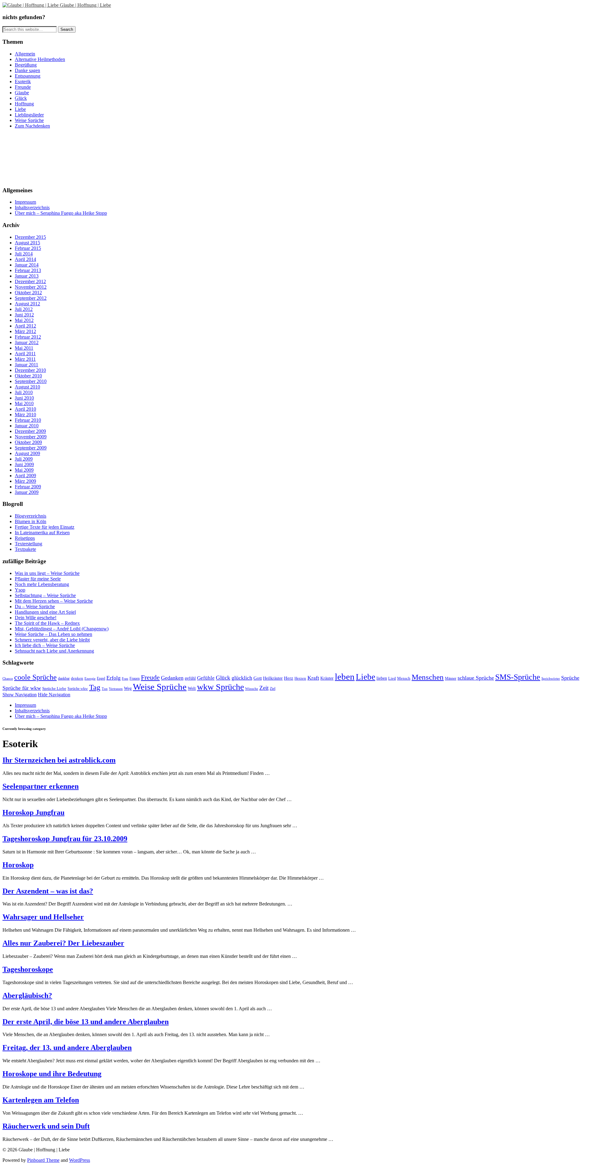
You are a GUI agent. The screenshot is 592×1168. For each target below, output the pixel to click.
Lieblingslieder (29, 114)
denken (77, 678)
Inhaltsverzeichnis (32, 207)
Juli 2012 (24, 309)
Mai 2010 (24, 403)
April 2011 (25, 353)
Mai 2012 (24, 320)
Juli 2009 (24, 459)
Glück (21, 98)
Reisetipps (25, 538)
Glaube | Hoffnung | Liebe (85, 5)
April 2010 (25, 409)
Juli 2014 (24, 253)
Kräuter (327, 678)
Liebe (20, 109)
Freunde (23, 87)
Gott (257, 678)
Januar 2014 (27, 264)
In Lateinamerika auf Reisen (42, 532)
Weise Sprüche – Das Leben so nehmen (53, 634)
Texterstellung (28, 543)
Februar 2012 (28, 337)
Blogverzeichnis (30, 516)
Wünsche (251, 688)
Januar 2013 (27, 276)
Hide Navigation (54, 694)
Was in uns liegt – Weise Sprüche (47, 573)
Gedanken (172, 678)
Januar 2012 (27, 342)
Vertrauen (116, 688)
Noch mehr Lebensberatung (42, 584)
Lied (392, 678)
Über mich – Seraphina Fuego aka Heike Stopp (61, 213)
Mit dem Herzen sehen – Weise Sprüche (54, 601)
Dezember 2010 (30, 370)
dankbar (64, 678)
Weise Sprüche (29, 120)
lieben (381, 678)
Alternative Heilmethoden (40, 59)
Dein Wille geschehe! (35, 617)
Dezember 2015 (30, 237)
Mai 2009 (24, 470)
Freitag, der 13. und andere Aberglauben (67, 1048)
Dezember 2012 (30, 281)
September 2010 (31, 381)
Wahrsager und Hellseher (43, 917)
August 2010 (27, 386)
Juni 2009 (24, 464)
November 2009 (31, 436)
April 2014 (25, 259)
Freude (150, 677)
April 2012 (25, 325)
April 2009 (25, 475)
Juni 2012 (24, 314)
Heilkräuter (273, 678)
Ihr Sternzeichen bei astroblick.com (59, 760)
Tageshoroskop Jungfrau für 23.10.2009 (64, 839)
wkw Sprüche (220, 687)
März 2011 (25, 359)
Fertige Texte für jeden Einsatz (44, 527)
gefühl (190, 678)
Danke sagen (27, 70)
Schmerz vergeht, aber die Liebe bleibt (52, 639)
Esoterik (23, 81)
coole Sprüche (35, 677)
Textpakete (25, 549)
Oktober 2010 (28, 375)
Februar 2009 (28, 486)
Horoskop (18, 865)
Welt (192, 688)
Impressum (25, 202)
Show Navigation (19, 694)
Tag (95, 687)
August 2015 (27, 242)
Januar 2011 (26, 364)
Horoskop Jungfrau (33, 812)
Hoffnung (24, 103)
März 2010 (25, 414)
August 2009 (27, 453)
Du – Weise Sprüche (35, 606)
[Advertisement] (30, 157)
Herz (288, 678)
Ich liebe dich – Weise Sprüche (45, 645)
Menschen (428, 677)
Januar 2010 (27, 425)
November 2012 (31, 287)
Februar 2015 (28, 248)
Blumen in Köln (30, 521)
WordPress (79, 1160)
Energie (90, 678)
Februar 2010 (28, 420)
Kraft (313, 678)
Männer (450, 678)
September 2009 (31, 447)
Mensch (403, 678)
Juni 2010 (24, 398)
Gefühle (206, 678)
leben (345, 677)
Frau (125, 678)
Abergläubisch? (27, 995)
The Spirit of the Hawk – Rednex (47, 623)
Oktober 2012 (28, 292)
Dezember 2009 (30, 431)
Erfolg (113, 678)
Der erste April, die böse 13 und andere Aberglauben (85, 1022)
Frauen (135, 679)
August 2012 (27, 303)
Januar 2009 (27, 492)
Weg (128, 688)
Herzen (300, 678)
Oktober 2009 (28, 442)
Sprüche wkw (78, 689)
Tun (105, 688)
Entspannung (27, 76)
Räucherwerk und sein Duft (46, 1126)
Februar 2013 (28, 270)
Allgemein (25, 53)
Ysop (20, 589)
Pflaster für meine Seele (38, 578)
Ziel (272, 688)
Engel (101, 678)
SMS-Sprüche (517, 677)
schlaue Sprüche (476, 678)
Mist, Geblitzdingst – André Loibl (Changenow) (62, 628)
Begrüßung (26, 64)
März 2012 (25, 331)
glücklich (242, 678)
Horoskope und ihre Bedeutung (51, 1074)
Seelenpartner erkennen (40, 786)
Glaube (22, 92)
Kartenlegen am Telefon (40, 1100)
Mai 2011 (24, 348)
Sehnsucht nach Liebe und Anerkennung (54, 650)
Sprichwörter (550, 678)
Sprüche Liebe (54, 688)
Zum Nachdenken (32, 125)
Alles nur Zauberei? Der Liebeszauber (63, 943)
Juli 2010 (24, 392)
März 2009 (25, 481)
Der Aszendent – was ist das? (47, 891)
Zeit (264, 688)
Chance (7, 678)
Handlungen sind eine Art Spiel (45, 612)
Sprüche (570, 678)
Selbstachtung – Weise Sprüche (45, 595)
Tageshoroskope (27, 969)
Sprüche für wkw (21, 688)
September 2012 (31, 298)
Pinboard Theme (43, 1160)
